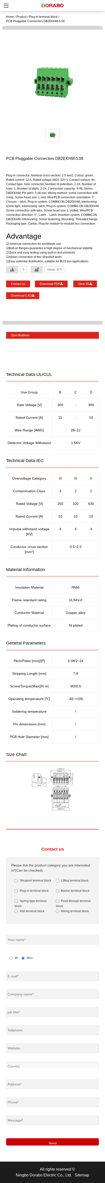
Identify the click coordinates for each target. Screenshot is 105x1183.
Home (10, 16)
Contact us (18, 284)
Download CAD (21, 295)
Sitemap (82, 1175)
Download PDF (50, 284)
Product (21, 16)
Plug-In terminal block (43, 16)
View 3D (83, 284)
